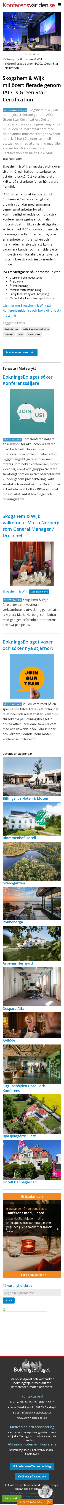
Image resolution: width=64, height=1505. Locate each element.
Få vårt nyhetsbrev (17, 1285)
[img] (32, 1235)
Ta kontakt (11, 1498)
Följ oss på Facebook (33, 1476)
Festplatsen (32, 1453)
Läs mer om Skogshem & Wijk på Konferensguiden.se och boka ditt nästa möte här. (32, 310)
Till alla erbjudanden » (32, 1274)
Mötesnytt (10, 59)
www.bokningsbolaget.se (32, 1417)
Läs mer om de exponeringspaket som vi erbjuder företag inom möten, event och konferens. (32, 1436)
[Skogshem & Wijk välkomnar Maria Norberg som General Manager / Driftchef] (32, 564)
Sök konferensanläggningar (25, 1493)
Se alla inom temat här (20, 352)
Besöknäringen (11, 329)
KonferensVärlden (42, 1450)
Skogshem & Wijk (15, 591)
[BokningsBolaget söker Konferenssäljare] (32, 411)
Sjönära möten (34, 334)
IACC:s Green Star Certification (36, 329)
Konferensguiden (19, 1450)
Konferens (9, 334)
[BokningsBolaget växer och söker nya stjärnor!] (32, 676)
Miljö (20, 334)
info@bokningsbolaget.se (37, 1412)
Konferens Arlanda (32, 1496)
